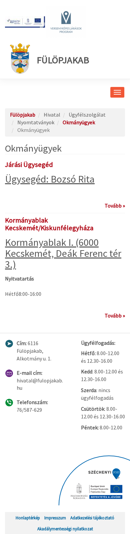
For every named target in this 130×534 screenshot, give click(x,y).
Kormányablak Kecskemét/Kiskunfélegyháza (49, 224)
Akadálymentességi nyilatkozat (65, 528)
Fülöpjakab (63, 60)
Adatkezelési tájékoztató (92, 517)
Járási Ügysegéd (29, 164)
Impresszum (55, 517)
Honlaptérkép (28, 517)
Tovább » (115, 205)
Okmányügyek (79, 122)
